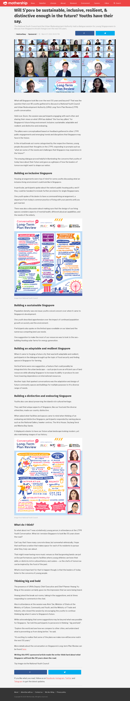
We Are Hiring (49, 692)
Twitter (68, 678)
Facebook (50, 678)
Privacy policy (61, 692)
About (16, 692)
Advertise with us (27, 692)
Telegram (18, 681)
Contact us (39, 692)
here (24, 649)
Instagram (59, 678)
